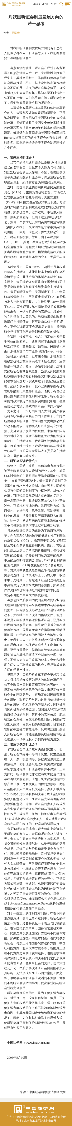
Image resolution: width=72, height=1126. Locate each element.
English (36, 3)
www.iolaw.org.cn (37, 1042)
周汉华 (16, 32)
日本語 (45, 3)
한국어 (53, 3)
